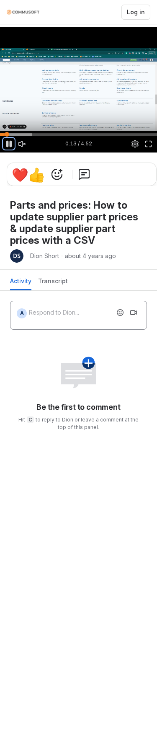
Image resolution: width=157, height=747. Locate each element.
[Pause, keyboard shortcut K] (9, 144)
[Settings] (135, 144)
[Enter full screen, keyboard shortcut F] (148, 144)
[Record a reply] (133, 312)
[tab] (20, 283)
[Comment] (111, 174)
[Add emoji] (120, 312)
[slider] (78, 134)
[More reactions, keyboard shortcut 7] (84, 174)
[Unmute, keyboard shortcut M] (22, 144)
